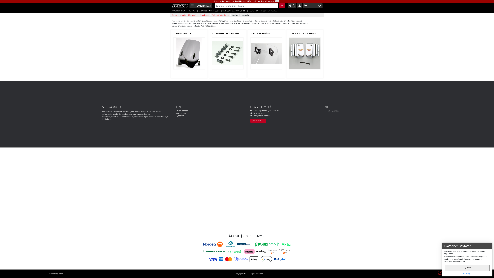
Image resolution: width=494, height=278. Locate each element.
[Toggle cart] (313, 5)
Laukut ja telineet (257, 11)
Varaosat (226, 11)
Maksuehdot (181, 113)
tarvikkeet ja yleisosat (209, 11)
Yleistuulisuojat (184, 33)
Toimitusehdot (182, 111)
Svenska (335, 111)
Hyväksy (467, 268)
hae (282, 6)
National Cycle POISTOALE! (304, 33)
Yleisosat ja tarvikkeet (220, 15)
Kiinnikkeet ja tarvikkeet (227, 33)
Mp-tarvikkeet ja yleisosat (198, 15)
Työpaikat (180, 116)
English (327, 111)
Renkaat (192, 11)
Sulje (277, 1)
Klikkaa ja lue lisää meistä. (151, 112)
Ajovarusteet (239, 11)
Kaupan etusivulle (178, 15)
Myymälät (272, 11)
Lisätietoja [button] (467, 274)
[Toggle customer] (299, 5)
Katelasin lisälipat (262, 33)
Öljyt (184, 11)
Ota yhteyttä (258, 121)
